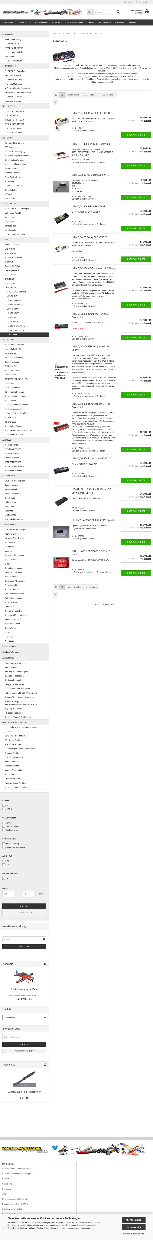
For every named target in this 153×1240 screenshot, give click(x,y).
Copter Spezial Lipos (15, 330)
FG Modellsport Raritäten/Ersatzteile (20, 749)
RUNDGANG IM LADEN (12, 1209)
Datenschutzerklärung (83, 1228)
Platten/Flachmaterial (14, 598)
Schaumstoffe (11, 602)
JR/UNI (8, 823)
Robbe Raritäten (11, 774)
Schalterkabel (10, 422)
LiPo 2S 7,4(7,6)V (14, 300)
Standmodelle (10, 230)
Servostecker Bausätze (14, 392)
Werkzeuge (9, 641)
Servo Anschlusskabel (14, 387)
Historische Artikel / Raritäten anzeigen (21, 727)
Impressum (7, 1189)
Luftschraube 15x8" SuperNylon (24, 1091)
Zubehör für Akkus (12, 266)
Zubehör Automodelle (14, 52)
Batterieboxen (10, 353)
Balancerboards (11, 485)
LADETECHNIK (8, 476)
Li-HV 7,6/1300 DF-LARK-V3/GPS (89, 206)
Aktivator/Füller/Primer (14, 538)
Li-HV (7, 865)
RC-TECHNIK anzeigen (14, 143)
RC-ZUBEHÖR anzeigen (14, 345)
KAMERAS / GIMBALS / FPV (16, 379)
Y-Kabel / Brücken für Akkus (17, 413)
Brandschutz (10, 498)
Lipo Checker (10, 283)
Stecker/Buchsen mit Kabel (16, 405)
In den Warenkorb (135, 135)
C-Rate (5, 800)
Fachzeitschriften (9, 646)
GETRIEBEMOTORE (13, 462)
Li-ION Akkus (12, 322)
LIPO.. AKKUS (10, 287)
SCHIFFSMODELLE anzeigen (17, 209)
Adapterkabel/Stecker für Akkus (18, 430)
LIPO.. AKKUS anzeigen (16, 292)
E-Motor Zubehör (12, 458)
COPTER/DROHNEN (13, 128)
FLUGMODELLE (24, 22)
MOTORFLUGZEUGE (13, 75)
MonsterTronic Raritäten (15, 770)
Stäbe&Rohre (10, 628)
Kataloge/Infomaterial (11, 652)
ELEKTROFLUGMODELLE (15, 97)
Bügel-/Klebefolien (12, 624)
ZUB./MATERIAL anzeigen (15, 529)
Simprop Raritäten (12, 779)
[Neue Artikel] (45, 1065)
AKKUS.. (91, 22)
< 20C (7, 805)
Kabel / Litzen (10, 375)
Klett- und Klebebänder (14, 594)
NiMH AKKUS (10, 253)
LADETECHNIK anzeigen (15, 481)
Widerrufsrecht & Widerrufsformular (17, 1168)
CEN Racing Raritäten (14, 740)
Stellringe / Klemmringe (14, 555)
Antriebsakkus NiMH (13, 257)
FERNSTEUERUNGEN (13, 186)
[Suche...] (118, 12)
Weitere (132, 22)
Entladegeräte (10, 502)
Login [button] (128, 2)
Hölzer (7, 632)
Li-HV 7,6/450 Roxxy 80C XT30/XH (90, 237)
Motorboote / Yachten (14, 213)
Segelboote (9, 222)
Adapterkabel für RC (13, 349)
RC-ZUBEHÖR (105, 22)
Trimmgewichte (11, 585)
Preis (5, 889)
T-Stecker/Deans (12, 826)
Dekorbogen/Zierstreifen (15, 581)
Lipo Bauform (9, 839)
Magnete (8, 551)
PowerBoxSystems (13, 177)
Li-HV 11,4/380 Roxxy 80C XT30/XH (91, 113)
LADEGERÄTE (10, 515)
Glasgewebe (10, 542)
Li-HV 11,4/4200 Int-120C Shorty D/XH (92, 144)
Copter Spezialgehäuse (15, 847)
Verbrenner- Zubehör (13, 470)
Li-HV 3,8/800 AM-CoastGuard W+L (90, 174)
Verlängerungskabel (13, 409)
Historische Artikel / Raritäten (14, 722)
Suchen (24, 1044)
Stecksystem (9, 818)
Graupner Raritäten (12, 753)
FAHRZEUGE (8, 22)
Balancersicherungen (14, 494)
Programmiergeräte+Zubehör (17, 156)
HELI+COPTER (41, 22)
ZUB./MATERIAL (9, 524)
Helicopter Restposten (14, 713)
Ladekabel (9, 511)
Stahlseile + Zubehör (13, 611)
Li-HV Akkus (12, 334)
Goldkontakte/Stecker (14, 435)
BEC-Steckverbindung (14, 357)
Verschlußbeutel (12, 589)
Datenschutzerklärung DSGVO (15, 1204)
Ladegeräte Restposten (14, 684)
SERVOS (8, 194)
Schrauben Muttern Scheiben (17, 615)
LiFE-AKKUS (10, 249)
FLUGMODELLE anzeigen (15, 71)
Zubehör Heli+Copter (13, 132)
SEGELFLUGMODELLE (14, 80)
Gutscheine (7, 1184)
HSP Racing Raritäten (14, 757)
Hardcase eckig (12, 844)
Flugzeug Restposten (13, 708)
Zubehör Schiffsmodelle (15, 234)
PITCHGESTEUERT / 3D (15, 124)
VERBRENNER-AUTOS (14, 48)
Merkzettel (142, 2)
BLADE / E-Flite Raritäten (15, 736)
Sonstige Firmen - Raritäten (16, 787)
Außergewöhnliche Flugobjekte (18, 88)
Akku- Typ (7, 856)
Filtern (24, 906)
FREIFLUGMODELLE (13, 84)
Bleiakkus (9, 262)
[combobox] (74, 95)
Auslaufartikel (8, 658)
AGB (4, 1194)
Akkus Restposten (12, 667)
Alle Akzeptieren (133, 1220)
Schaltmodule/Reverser (15, 160)
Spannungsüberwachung (15, 164)
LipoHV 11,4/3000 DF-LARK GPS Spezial (93, 520)
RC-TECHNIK (57, 22)
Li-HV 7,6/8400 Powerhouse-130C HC (91, 458)
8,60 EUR (24, 1098)
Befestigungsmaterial (14, 568)
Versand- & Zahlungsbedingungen (16, 1174)
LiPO (7, 861)
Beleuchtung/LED (12, 362)
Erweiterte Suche (24, 1051)
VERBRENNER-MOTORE (15, 466)
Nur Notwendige (133, 1227)
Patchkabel (9, 383)
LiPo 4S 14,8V (13, 309)
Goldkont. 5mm (11, 830)
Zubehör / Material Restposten (17, 688)
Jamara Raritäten (12, 761)
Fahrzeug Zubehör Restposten (17, 671)
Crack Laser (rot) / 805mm (24, 989)
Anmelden (24, 947)
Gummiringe (10, 546)
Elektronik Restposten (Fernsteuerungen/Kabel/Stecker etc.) (21, 702)
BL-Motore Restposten (14, 676)
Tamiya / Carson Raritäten (15, 783)
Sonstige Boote (11, 226)
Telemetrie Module (12, 173)
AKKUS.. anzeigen (12, 244)
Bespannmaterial (12, 576)
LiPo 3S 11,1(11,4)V (15, 304)
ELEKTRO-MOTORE (13, 449)
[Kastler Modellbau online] (42, 11)
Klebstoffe (9, 606)
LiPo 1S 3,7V (12, 296)
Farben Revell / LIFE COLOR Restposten (21, 693)
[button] (56, 95)
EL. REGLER (9, 181)
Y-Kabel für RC (11, 417)
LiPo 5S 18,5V (13, 313)
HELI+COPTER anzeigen (15, 111)
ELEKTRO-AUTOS (12, 44)
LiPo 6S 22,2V (13, 317)
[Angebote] (45, 964)
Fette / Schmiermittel (13, 572)
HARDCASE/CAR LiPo (16, 326)
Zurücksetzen (24, 913)
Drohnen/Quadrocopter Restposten (19, 697)
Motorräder (9, 56)
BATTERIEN (9, 279)
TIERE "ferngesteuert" (14, 61)
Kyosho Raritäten (12, 766)
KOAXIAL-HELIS (11, 115)
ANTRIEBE (119, 22)
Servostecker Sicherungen (16, 396)
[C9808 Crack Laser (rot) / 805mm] (24, 977)
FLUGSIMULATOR (12, 370)
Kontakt (5, 1179)
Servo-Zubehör (11, 190)
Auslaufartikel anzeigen (15, 663)
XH (6, 878)
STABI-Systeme (11, 168)
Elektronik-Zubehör (13, 366)
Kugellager (9, 636)
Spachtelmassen (12, 559)
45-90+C (8, 809)
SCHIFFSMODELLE (75, 22)
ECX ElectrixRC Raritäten (15, 744)
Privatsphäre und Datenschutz (15, 1199)
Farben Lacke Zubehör (14, 619)
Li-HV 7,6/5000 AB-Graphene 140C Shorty (93, 268)
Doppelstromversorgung (15, 151)
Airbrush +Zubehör (12, 534)
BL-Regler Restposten (14, 680)
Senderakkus (10, 274)
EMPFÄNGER (10, 198)
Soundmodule (10, 400)
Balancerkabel (11, 489)
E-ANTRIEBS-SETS (12, 453)
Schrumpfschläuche (13, 426)
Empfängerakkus (12, 270)
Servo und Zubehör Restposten (18, 717)
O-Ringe (8, 564)
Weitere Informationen (133, 1234)
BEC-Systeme (10, 147)
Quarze (8, 731)
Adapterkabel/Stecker (14, 519)
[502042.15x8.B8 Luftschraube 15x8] (24, 1078)
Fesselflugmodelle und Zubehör (18, 92)
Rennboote (9, 217)
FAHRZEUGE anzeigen (14, 39)
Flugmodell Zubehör (13, 101)
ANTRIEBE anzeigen (13, 445)
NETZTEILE (9, 506)
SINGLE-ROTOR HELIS (14, 120)
